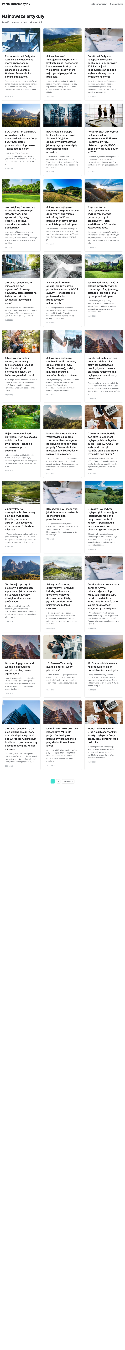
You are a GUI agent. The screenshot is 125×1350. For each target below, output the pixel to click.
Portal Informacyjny (16, 4)
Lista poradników (98, 4)
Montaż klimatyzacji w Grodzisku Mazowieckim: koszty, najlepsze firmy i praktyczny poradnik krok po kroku (103, 735)
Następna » (68, 781)
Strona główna (116, 4)
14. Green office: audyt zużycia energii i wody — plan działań (61, 667)
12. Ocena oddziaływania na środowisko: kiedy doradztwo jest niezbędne (103, 667)
